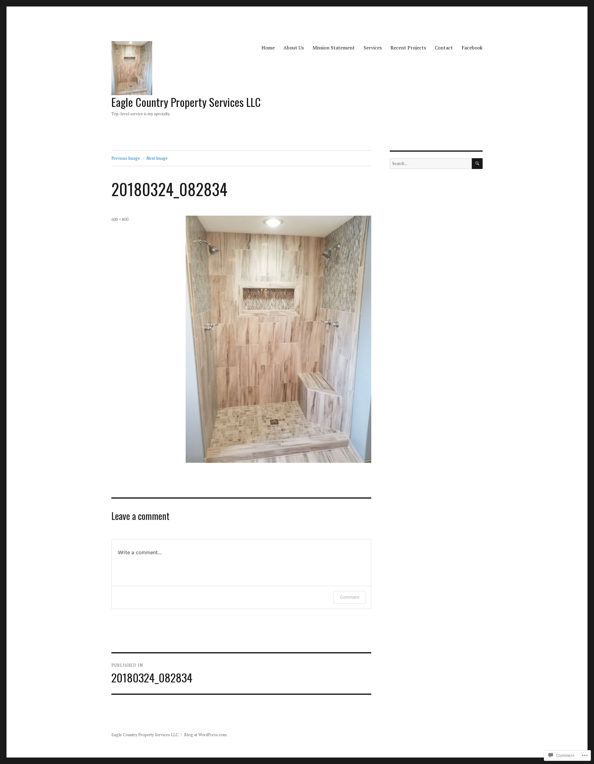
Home (268, 47)
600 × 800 (119, 219)
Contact (444, 47)
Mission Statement (333, 47)
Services (373, 47)
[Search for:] (431, 163)
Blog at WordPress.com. (205, 734)
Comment (349, 597)
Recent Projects (408, 47)
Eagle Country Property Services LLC (186, 102)
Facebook (472, 47)
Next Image (157, 158)
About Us (293, 47)
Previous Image (125, 158)
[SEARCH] (477, 163)
